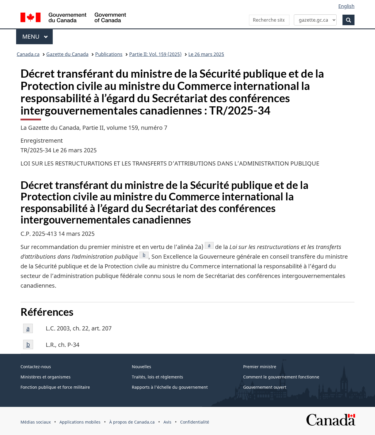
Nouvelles (141, 366)
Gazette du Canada (67, 54)
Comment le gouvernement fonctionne (281, 377)
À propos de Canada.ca (132, 422)
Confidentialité (194, 422)
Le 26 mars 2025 (206, 54)
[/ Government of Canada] (73, 18)
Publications (108, 54)
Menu (37, 36)
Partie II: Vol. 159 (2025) (155, 54)
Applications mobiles (79, 422)
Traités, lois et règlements (157, 377)
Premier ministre (259, 366)
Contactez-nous (36, 366)
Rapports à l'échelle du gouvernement (170, 387)
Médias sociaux (36, 422)
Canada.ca (28, 54)
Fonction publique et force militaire (55, 387)
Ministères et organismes (46, 377)
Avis (167, 422)
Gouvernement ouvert (264, 387)
